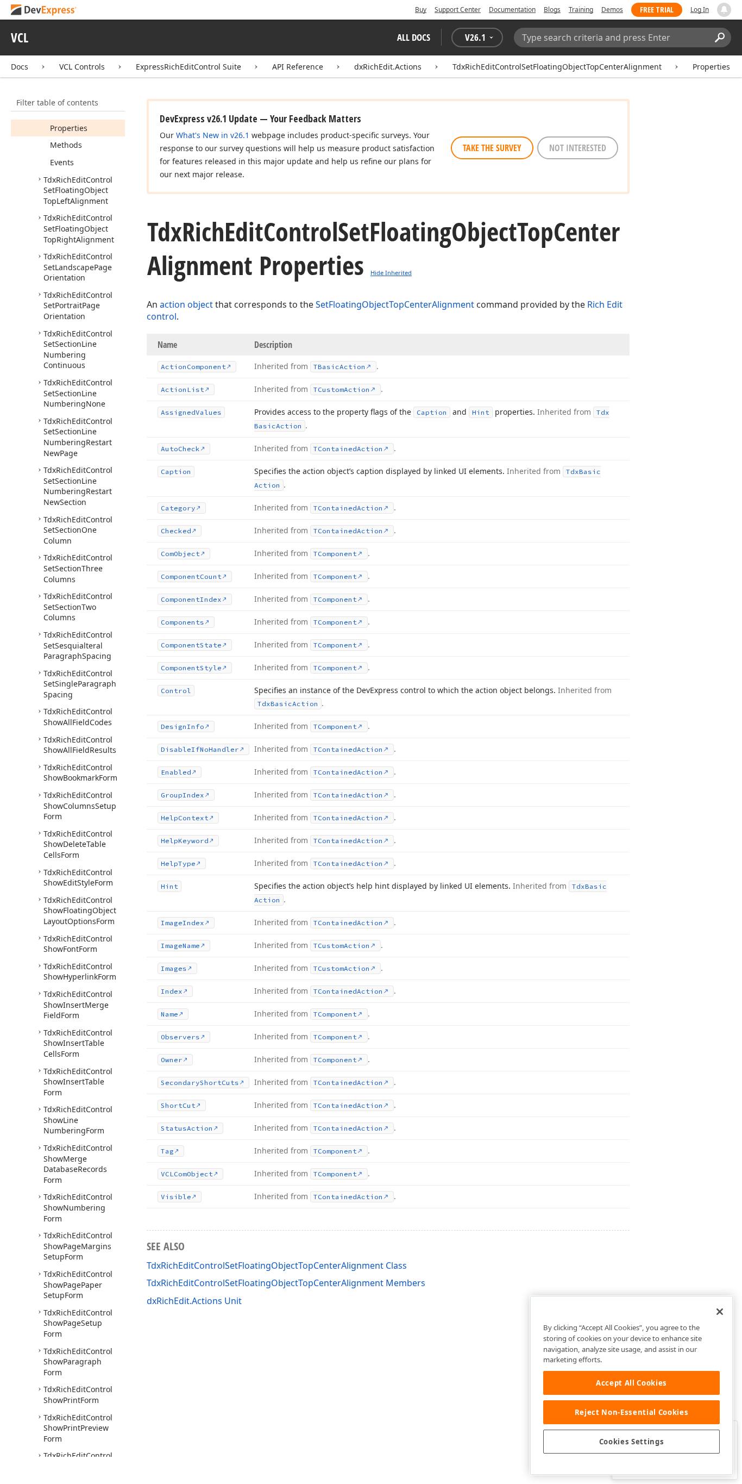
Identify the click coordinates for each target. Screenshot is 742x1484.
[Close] (720, 1312)
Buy (420, 9)
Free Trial (657, 9)
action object (186, 304)
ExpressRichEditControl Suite (188, 66)
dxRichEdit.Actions (388, 66)
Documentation (512, 9)
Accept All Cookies (631, 1383)
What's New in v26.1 (212, 135)
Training (581, 9)
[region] (631, 1385)
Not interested (577, 148)
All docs (413, 37)
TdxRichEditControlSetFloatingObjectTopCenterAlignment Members (286, 1283)
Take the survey (492, 148)
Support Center (458, 9)
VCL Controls (82, 66)
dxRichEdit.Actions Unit (194, 1301)
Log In (699, 9)
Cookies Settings (631, 1441)
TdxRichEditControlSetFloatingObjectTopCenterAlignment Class (277, 1265)
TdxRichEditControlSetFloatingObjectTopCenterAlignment (557, 66)
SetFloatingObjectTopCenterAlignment (395, 304)
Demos (612, 9)
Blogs (552, 9)
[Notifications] (724, 10)
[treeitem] (68, 128)
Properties (711, 66)
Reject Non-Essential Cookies (631, 1412)
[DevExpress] (44, 10)
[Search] (719, 37)
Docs (19, 66)
